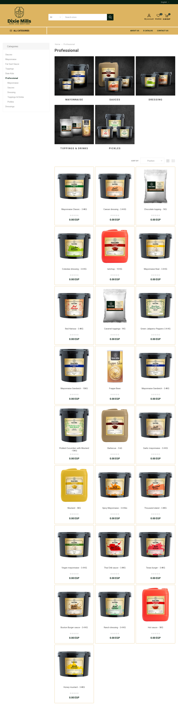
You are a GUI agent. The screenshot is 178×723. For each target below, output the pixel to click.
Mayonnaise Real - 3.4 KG (155, 269)
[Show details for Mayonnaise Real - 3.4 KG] (155, 246)
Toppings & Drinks (74, 148)
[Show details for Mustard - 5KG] (74, 485)
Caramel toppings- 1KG (114, 328)
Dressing (155, 99)
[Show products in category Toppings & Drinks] (74, 124)
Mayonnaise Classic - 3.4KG (74, 209)
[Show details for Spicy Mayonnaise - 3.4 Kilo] (114, 485)
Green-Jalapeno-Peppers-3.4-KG (155, 328)
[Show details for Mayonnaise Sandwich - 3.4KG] (155, 365)
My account (149, 19)
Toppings (9, 68)
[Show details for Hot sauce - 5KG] (155, 604)
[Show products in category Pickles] (114, 124)
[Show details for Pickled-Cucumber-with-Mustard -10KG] (74, 425)
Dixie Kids (9, 73)
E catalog (148, 31)
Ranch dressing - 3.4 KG (115, 627)
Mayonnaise (74, 99)
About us (134, 31)
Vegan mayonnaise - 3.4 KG (74, 567)
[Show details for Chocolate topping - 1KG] (155, 186)
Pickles (115, 148)
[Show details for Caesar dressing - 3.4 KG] (114, 186)
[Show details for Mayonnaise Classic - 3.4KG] (74, 186)
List (173, 161)
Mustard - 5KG (74, 508)
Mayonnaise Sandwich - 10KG (74, 388)
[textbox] (84, 17)
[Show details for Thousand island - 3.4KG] (155, 485)
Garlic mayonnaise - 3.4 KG (155, 448)
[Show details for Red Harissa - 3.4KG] (74, 305)
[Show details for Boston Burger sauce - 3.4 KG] (74, 604)
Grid (168, 161)
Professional (11, 78)
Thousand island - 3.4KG (155, 508)
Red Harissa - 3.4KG (74, 328)
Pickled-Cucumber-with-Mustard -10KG (74, 449)
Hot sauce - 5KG (155, 627)
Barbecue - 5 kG (114, 448)
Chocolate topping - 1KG (155, 209)
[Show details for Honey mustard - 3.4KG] (74, 664)
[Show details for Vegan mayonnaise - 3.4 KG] (74, 544)
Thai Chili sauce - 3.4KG (115, 567)
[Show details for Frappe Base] (114, 365)
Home (57, 44)
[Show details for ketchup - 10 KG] (114, 246)
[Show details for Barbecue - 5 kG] (114, 425)
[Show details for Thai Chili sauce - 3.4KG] (114, 544)
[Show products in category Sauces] (114, 76)
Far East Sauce (12, 64)
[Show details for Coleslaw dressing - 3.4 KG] (74, 246)
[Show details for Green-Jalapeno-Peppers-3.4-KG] (155, 305)
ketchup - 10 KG (114, 269)
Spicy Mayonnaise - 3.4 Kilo (114, 508)
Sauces (114, 99)
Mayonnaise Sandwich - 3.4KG (155, 388)
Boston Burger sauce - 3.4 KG (74, 627)
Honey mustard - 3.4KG (74, 687)
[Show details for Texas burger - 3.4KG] (155, 544)
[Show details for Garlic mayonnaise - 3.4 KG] (155, 425)
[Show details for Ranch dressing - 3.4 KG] (114, 604)
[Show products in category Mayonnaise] (74, 76)
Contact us (162, 31)
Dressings (9, 106)
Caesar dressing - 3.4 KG (114, 209)
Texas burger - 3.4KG (155, 567)
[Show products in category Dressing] (155, 76)
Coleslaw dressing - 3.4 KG (74, 269)
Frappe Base (115, 388)
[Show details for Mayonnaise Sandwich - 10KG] (74, 365)
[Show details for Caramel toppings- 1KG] (114, 305)
